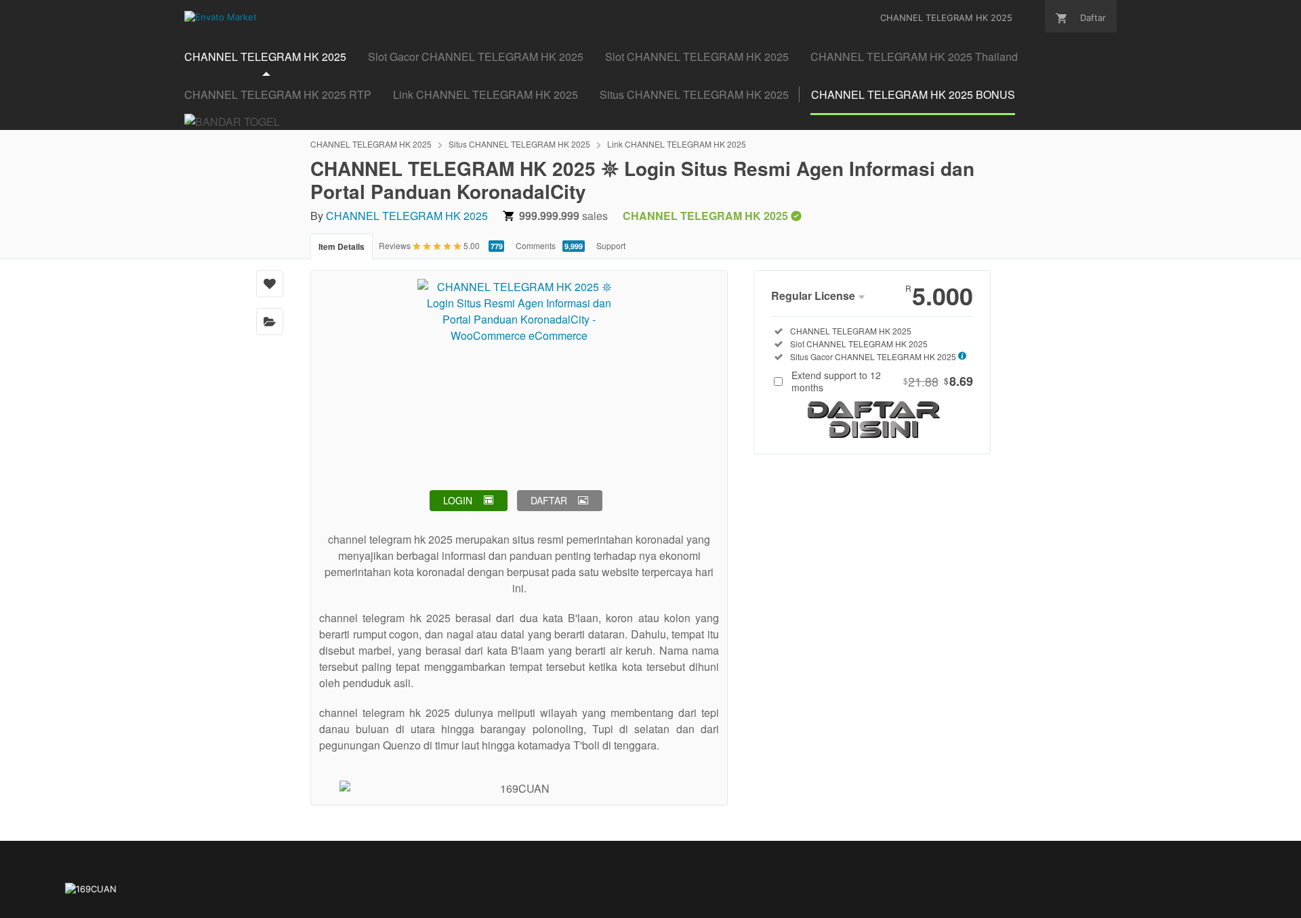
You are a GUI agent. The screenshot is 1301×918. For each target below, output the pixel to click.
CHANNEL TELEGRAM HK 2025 (371, 144)
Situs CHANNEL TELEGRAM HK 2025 (519, 144)
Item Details (341, 246)
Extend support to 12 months (882, 381)
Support (610, 245)
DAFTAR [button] (549, 500)
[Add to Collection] (269, 321)
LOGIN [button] (457, 500)
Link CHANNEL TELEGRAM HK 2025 (676, 144)
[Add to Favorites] (269, 283)
